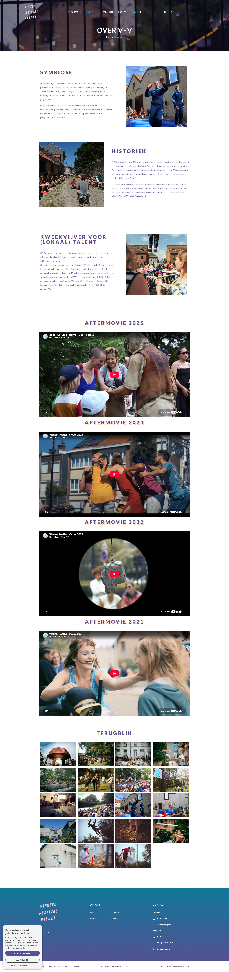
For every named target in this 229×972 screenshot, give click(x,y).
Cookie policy (104, 966)
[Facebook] (165, 12)
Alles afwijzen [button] (22, 960)
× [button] (39, 928)
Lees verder (20, 948)
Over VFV (91, 12)
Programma (74, 12)
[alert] (22, 947)
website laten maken (169, 966)
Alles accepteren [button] (22, 953)
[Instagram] (171, 12)
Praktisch (107, 12)
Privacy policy (116, 966)
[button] (22, 965)
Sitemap (127, 966)
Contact (123, 12)
